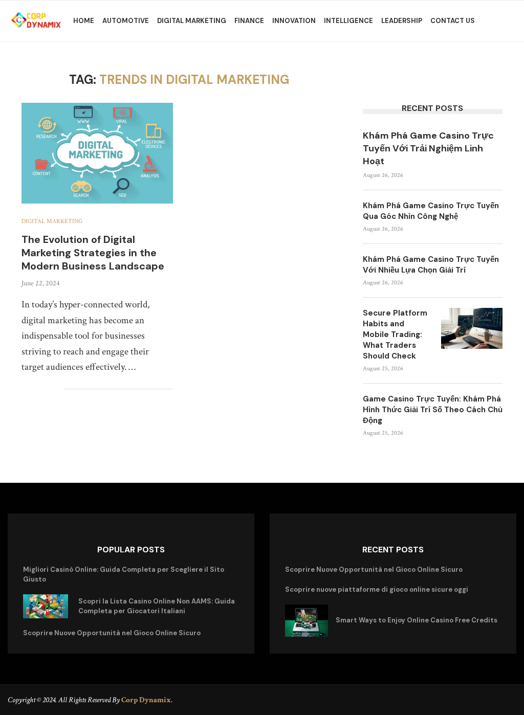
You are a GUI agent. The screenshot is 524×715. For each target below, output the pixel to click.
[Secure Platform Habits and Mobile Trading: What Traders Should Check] (472, 328)
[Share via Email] (56, 388)
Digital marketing (191, 20)
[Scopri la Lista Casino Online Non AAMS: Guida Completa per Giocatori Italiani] (45, 606)
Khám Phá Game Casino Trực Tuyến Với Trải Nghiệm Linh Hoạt (428, 148)
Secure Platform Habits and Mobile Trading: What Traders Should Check (395, 334)
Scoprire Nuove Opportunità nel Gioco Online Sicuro (112, 633)
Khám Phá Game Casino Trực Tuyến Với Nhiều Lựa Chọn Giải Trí (431, 264)
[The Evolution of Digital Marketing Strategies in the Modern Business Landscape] (97, 153)
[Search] (509, 21)
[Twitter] (394, 699)
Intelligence (348, 20)
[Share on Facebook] (24, 388)
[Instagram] (408, 699)
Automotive (125, 20)
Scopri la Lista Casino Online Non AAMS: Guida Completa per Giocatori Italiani (156, 606)
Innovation (294, 20)
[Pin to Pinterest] (46, 388)
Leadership (401, 20)
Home (83, 20)
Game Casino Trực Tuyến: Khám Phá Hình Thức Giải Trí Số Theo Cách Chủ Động (433, 410)
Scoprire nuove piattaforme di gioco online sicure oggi (376, 589)
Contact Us (452, 20)
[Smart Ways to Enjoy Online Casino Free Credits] (306, 621)
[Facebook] (379, 699)
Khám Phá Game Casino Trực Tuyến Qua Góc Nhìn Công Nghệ (431, 210)
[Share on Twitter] (35, 388)
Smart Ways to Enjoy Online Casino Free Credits (416, 620)
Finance (249, 20)
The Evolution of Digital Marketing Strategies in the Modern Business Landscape (92, 253)
